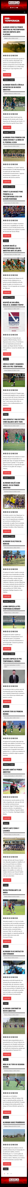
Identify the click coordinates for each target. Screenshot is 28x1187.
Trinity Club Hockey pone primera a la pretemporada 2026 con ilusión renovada (13, 195)
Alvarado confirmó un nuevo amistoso (12, 1009)
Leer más (7, 74)
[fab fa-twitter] (13, 7)
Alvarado (6, 132)
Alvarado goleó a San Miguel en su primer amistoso (11, 485)
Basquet (6, 706)
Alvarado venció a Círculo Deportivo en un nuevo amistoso (13, 87)
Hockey (6, 240)
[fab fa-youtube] (17, 7)
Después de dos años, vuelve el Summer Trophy (13, 303)
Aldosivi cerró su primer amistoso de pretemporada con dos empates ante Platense (13, 31)
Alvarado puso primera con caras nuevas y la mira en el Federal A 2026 (14, 139)
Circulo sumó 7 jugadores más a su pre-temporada (13, 365)
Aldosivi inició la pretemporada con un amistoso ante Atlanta (12, 248)
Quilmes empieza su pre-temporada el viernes (12, 660)
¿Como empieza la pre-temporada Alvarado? (12, 607)
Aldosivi (6, 80)
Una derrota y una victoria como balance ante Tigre (13, 420)
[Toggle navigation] (24, 12)
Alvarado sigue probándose (14, 1122)
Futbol (12, 80)
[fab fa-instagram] (14, 7)
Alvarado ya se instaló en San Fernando (13, 952)
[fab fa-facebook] (10, 7)
